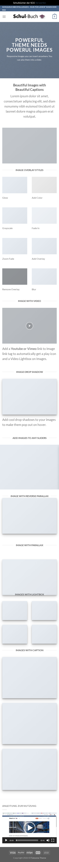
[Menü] (4, 16)
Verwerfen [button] (40, 2)
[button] (29, 828)
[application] (29, 827)
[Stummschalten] (47, 840)
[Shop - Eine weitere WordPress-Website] (29, 16)
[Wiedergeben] (6, 840)
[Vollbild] (52, 840)
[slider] (27, 840)
